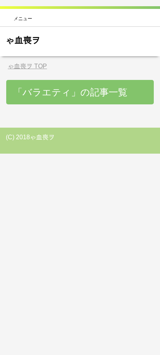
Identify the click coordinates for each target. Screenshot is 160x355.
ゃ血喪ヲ (23, 40)
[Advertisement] (80, 231)
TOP (27, 66)
